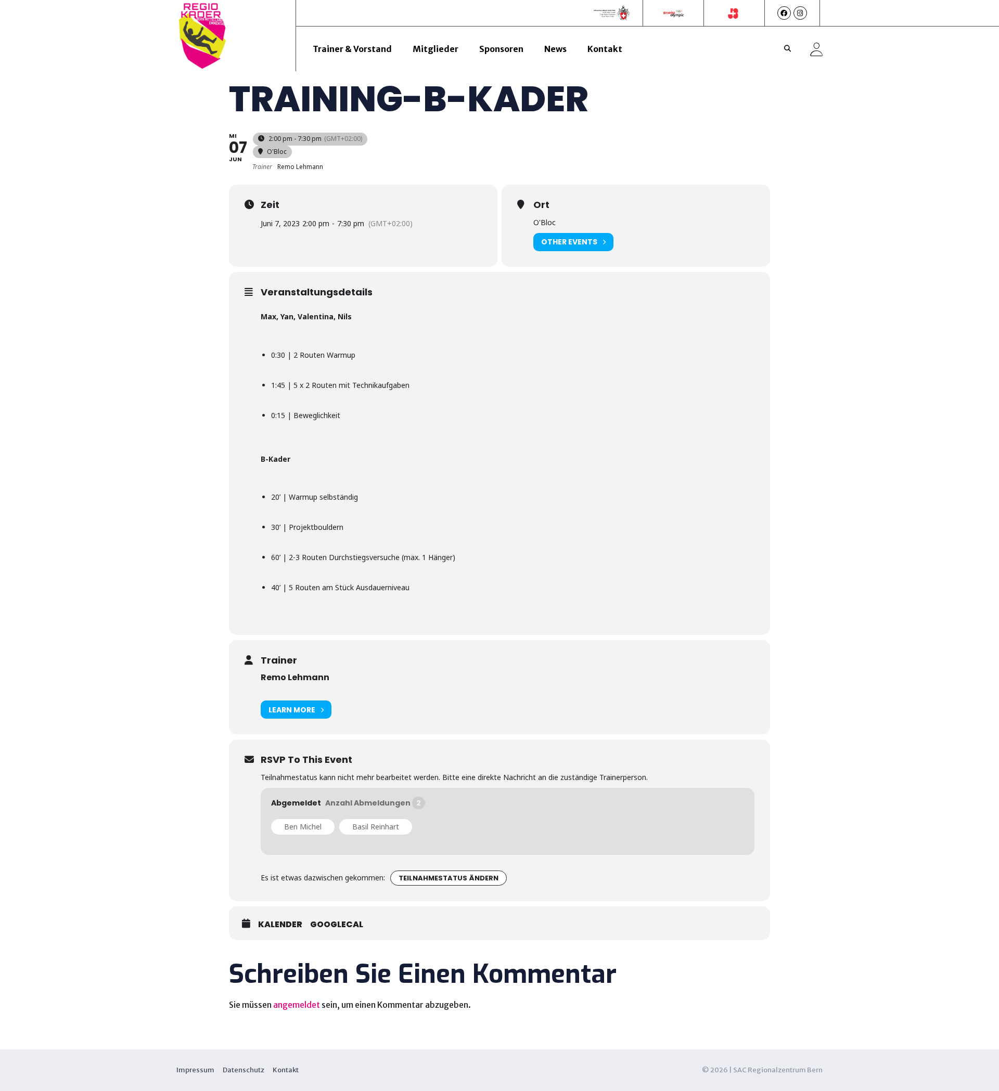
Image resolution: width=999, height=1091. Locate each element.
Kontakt (604, 49)
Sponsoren (501, 49)
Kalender (280, 924)
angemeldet (296, 1004)
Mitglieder (435, 49)
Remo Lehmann (295, 677)
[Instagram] (800, 13)
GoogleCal (336, 924)
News (555, 49)
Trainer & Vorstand (352, 49)
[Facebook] (784, 13)
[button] (787, 49)
